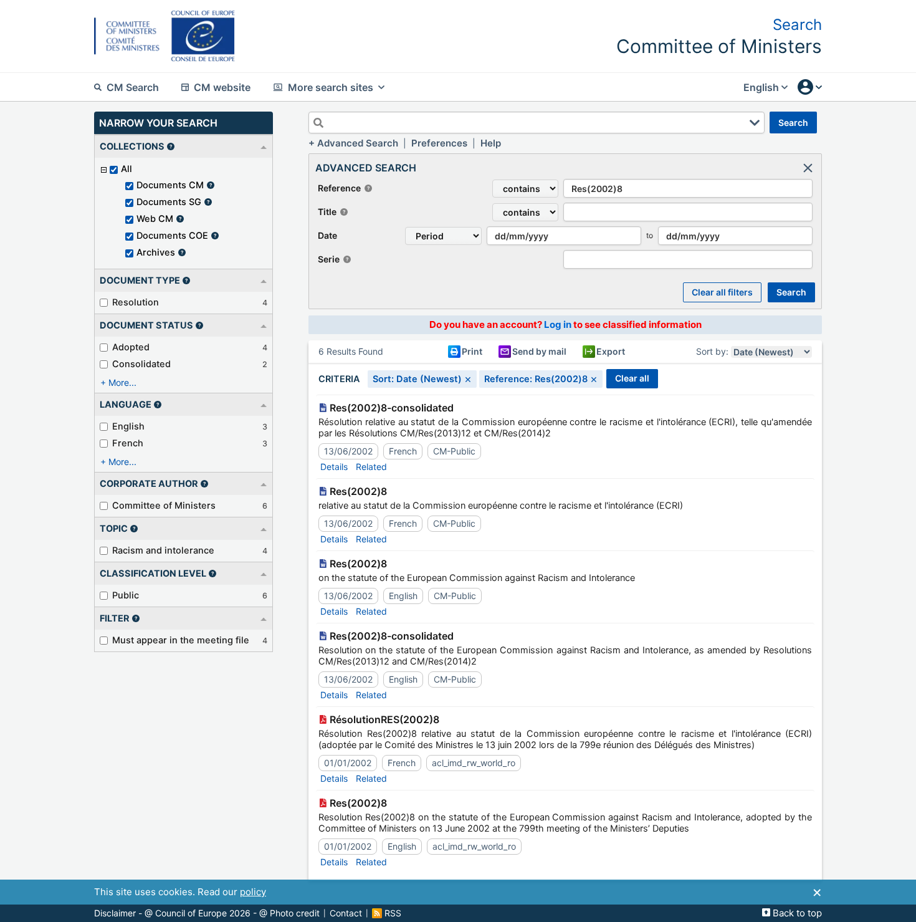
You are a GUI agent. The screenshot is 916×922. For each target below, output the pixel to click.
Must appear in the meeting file (180, 640)
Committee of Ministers (164, 505)
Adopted (131, 347)
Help (490, 143)
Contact (346, 913)
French (127, 443)
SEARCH (793, 122)
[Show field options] (755, 123)
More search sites (330, 87)
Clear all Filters (722, 292)
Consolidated (141, 364)
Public (125, 595)
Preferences (439, 143)
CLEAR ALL (632, 378)
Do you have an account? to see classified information (565, 324)
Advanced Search (357, 143)
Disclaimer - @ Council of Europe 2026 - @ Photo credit (207, 913)
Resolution (135, 302)
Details (334, 466)
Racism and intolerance (163, 550)
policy (253, 892)
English (128, 426)
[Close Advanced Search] (807, 167)
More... (122, 382)
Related (371, 466)
